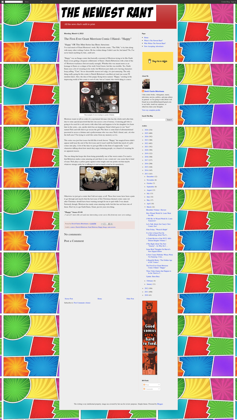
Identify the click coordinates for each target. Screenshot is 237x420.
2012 (147, 288)
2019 (147, 153)
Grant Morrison (93, 227)
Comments (149, 389)
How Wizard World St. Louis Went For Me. (158, 214)
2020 (147, 150)
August (149, 190)
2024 (147, 136)
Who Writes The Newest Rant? (155, 43)
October (150, 183)
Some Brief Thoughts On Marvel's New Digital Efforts (158, 250)
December (150, 176)
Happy (100, 227)
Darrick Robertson (81, 227)
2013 (147, 173)
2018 (147, 157)
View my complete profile (151, 110)
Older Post (130, 298)
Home (100, 298)
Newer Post (69, 298)
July (148, 193)
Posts (147, 385)
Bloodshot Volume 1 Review (156, 210)
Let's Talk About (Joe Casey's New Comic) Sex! (158, 225)
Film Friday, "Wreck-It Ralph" (157, 229)
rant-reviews (112, 227)
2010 (147, 295)
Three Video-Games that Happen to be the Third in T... (158, 272)
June (148, 197)
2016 (147, 163)
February (150, 281)
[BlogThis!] (104, 224)
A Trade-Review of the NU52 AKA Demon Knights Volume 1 (158, 239)
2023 (147, 140)
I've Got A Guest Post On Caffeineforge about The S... (157, 234)
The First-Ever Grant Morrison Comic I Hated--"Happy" (157, 266)
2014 (147, 170)
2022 (147, 143)
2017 (147, 160)
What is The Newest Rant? (153, 40)
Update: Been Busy (153, 276)
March (149, 207)
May (148, 200)
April (149, 203)
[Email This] (102, 224)
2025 (147, 133)
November (151, 180)
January (150, 284)
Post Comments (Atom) (82, 303)
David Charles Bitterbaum (154, 91)
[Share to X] (107, 224)
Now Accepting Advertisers (153, 46)
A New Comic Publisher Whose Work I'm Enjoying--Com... (159, 255)
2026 (147, 130)
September (151, 186)
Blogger (160, 404)
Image (105, 227)
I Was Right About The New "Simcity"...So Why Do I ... (157, 245)
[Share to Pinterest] (111, 224)
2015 (147, 167)
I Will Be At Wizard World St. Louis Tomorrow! (159, 219)
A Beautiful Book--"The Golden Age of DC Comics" (159, 261)
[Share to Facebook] (109, 224)
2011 (147, 292)
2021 (147, 146)
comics (72, 227)
